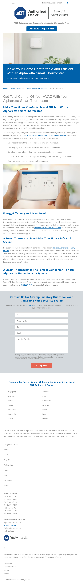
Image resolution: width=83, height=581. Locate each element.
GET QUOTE (41, 365)
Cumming (45, 405)
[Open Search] (67, 3)
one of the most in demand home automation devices (44, 135)
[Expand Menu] (23, 20)
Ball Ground (46, 401)
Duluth (44, 396)
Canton (10, 405)
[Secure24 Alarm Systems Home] (41, 13)
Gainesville (11, 396)
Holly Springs (12, 392)
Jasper (44, 414)
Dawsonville (12, 409)
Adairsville (45, 392)
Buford (44, 409)
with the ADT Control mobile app (47, 228)
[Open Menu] (13, 3)
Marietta (11, 401)
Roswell (10, 418)
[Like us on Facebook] (5, 548)
